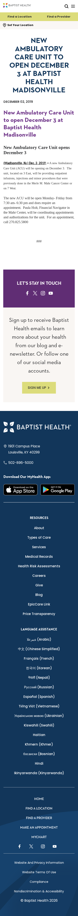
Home (39, 799)
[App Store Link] (20, 490)
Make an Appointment (39, 827)
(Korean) (39, 668)
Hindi (39, 763)
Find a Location (20, 17)
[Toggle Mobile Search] (66, 6)
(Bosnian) (39, 754)
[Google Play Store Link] (58, 490)
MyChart (39, 837)
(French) (39, 658)
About (39, 528)
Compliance (39, 882)
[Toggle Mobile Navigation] (73, 6)
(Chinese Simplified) (39, 649)
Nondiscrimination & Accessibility (39, 891)
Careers (39, 575)
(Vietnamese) (39, 706)
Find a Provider (58, 17)
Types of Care (39, 537)
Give (39, 585)
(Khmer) (39, 744)
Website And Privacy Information (39, 862)
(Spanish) (39, 696)
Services (39, 547)
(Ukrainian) (39, 715)
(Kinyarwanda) (39, 773)
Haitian (39, 735)
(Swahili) (39, 725)
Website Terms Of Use (39, 872)
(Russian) (39, 687)
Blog (39, 594)
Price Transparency (39, 614)
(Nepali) (39, 677)
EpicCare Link (39, 604)
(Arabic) (39, 639)
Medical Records (39, 556)
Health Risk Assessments (39, 566)
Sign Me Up (37, 387)
